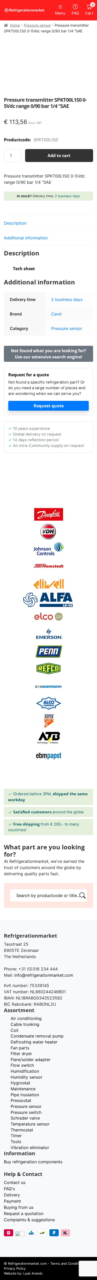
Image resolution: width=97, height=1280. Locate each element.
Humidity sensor (26, 1077)
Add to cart (59, 155)
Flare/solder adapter (30, 1059)
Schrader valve (25, 1118)
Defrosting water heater (34, 1041)
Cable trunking (25, 1024)
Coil (14, 1030)
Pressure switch (26, 1112)
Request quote (49, 406)
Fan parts (20, 1047)
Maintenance (23, 1088)
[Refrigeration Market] (24, 10)
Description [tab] (15, 223)
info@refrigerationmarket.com (43, 975)
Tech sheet (24, 268)
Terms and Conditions (67, 1264)
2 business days (67, 196)
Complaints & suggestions (29, 1219)
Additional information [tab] (26, 237)
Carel (56, 314)
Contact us (14, 1182)
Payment (12, 1201)
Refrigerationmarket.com (27, 1264)
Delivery (12, 1194)
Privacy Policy (15, 1268)
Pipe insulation (25, 1094)
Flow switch (22, 1065)
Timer (16, 1135)
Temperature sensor (30, 1124)
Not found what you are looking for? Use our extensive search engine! (48, 354)
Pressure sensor (37, 25)
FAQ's (9, 1188)
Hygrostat (20, 1082)
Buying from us (18, 1207)
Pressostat (21, 1100)
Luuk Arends (33, 1273)
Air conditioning (26, 1018)
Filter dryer (21, 1053)
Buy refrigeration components (33, 1161)
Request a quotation (23, 1213)
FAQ (75, 13)
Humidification (25, 1071)
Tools (16, 1141)
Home (15, 25)
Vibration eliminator (30, 1147)
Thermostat (22, 1129)
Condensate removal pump (37, 1036)
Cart (89, 10)
